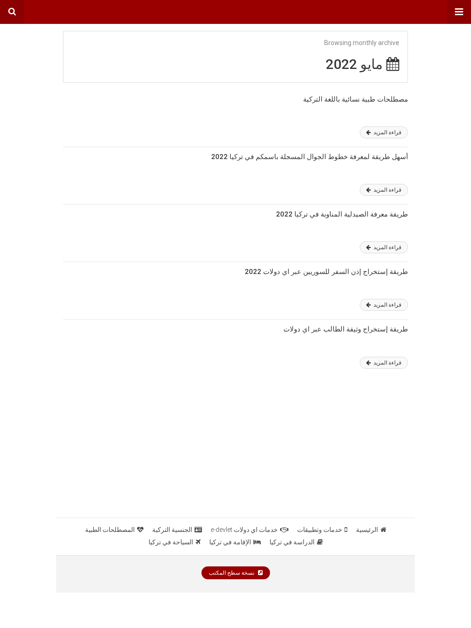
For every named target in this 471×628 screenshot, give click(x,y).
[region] (235, 448)
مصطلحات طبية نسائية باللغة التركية (355, 99)
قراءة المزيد (387, 132)
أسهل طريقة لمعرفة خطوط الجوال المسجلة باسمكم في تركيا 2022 (309, 157)
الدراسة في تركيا (292, 542)
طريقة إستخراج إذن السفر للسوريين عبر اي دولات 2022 (326, 272)
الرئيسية (367, 529)
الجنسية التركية (172, 529)
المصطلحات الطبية (110, 529)
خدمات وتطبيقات (319, 529)
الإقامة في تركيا (230, 542)
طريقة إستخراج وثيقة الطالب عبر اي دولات (345, 329)
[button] (459, 12)
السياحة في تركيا (171, 542)
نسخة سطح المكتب (232, 573)
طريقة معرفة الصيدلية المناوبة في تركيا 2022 (342, 214)
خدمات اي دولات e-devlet (244, 529)
